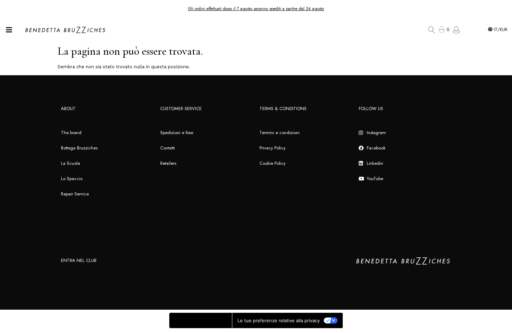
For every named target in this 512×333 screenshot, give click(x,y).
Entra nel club (78, 260)
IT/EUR (499, 29)
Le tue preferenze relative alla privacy (279, 320)
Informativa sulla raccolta (200, 320)
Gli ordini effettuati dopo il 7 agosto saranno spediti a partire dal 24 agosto (256, 9)
